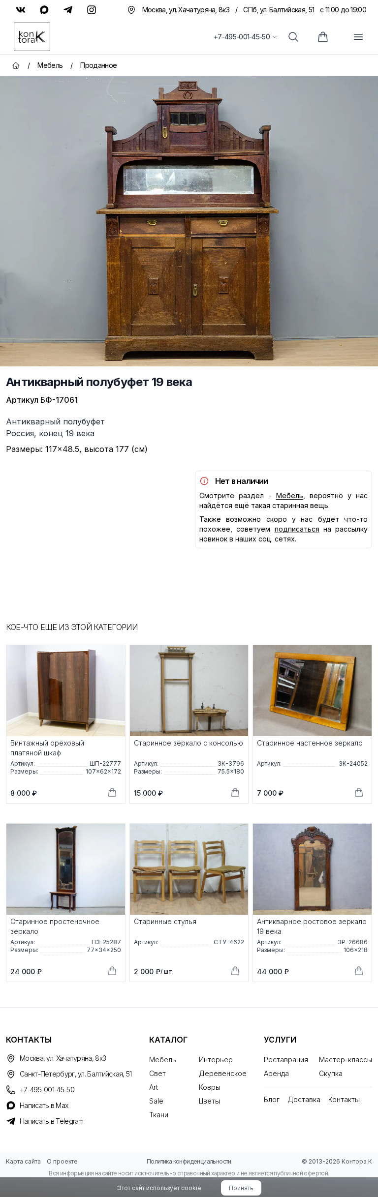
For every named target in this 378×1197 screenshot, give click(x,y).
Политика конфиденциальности (189, 1161)
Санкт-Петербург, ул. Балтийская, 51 (76, 1074)
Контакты (344, 1099)
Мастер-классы (345, 1059)
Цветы (209, 1101)
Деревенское (223, 1073)
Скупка (331, 1073)
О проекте (62, 1161)
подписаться (297, 529)
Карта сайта (23, 1161)
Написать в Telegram (52, 1121)
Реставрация (286, 1059)
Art (153, 1087)
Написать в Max (44, 1105)
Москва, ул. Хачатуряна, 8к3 (63, 1058)
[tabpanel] (189, 221)
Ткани (158, 1114)
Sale (156, 1101)
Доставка (303, 1099)
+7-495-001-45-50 (242, 36)
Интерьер (216, 1059)
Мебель (289, 495)
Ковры (209, 1087)
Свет (157, 1073)
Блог (272, 1099)
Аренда (276, 1073)
